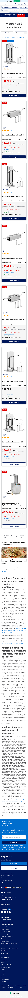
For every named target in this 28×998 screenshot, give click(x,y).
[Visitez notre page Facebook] (5, 912)
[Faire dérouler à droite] (26, 15)
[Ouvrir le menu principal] (2, 4)
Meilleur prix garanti (9, 87)
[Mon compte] (22, 4)
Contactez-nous (14, 863)
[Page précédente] (11, 535)
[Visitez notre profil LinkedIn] (7, 912)
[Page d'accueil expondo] (3, 37)
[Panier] (25, 4)
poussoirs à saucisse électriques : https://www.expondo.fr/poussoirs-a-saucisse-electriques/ (13, 630)
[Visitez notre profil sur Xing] (10, 912)
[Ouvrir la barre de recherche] (16, 4)
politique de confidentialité (9, 847)
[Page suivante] (16, 535)
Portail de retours (14, 868)
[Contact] (19, 3)
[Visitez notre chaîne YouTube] (2, 912)
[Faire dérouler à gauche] (1, 15)
